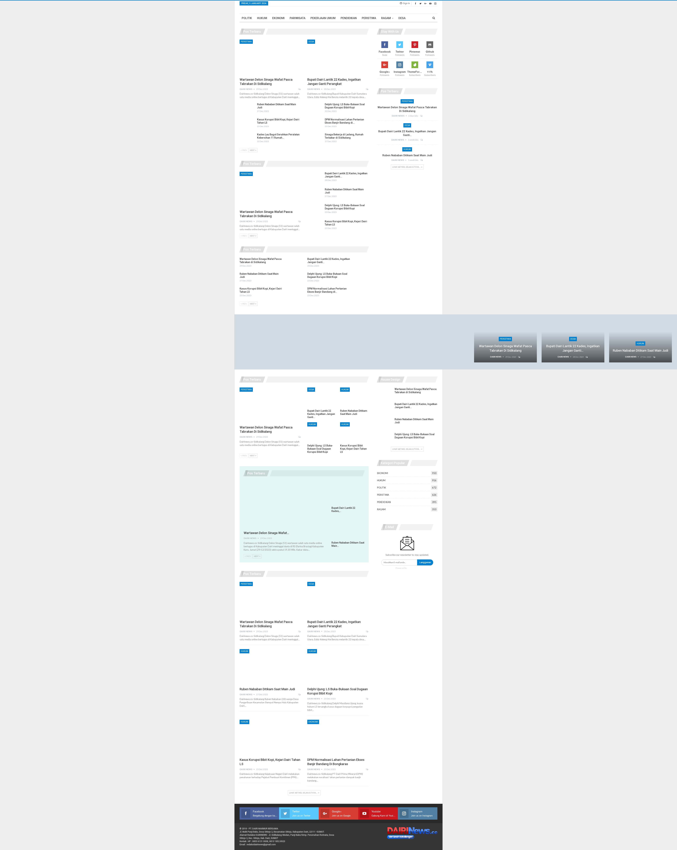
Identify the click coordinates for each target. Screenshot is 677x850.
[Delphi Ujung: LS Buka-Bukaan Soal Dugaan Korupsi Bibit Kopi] (314, 108)
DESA (401, 18)
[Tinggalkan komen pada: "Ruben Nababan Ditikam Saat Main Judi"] (421, 160)
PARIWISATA (297, 18)
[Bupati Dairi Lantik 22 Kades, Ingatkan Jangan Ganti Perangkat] (338, 57)
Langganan (425, 562)
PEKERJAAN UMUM (323, 18)
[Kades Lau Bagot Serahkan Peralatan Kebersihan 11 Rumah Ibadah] (247, 138)
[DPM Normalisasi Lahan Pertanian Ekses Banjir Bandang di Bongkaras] (314, 123)
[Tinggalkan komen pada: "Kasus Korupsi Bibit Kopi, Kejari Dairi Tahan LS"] (299, 769)
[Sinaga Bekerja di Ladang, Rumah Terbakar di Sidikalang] (314, 138)
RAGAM (386, 18)
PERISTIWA (369, 18)
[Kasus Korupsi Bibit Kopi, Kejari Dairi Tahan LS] (247, 123)
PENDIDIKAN (349, 18)
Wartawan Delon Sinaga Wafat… (266, 533)
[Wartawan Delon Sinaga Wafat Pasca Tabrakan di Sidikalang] (270, 57)
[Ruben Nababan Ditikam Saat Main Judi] (247, 108)
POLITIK (247, 18)
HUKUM (262, 18)
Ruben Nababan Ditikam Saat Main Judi (407, 155)
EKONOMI (278, 18)
